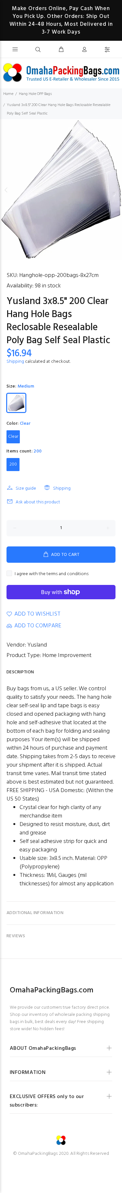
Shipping (15, 361)
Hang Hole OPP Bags (35, 94)
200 (13, 464)
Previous (6, 190)
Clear (13, 436)
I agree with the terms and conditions (51, 574)
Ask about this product (38, 502)
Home (8, 94)
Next (116, 190)
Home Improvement (66, 655)
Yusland (37, 645)
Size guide (26, 488)
